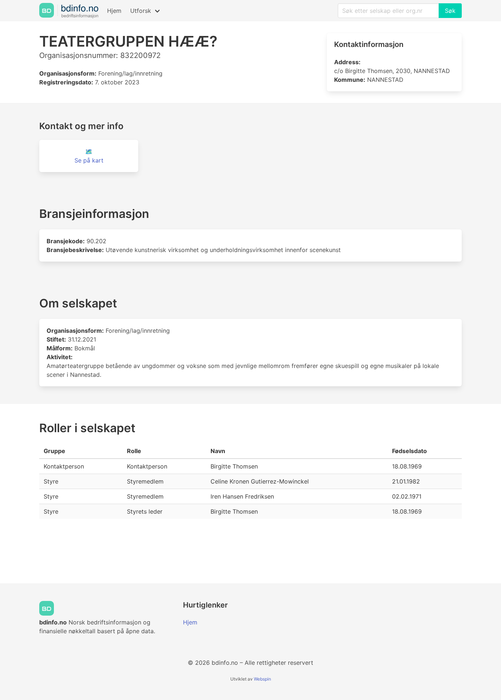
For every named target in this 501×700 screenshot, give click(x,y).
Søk (450, 10)
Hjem (114, 10)
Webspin (262, 679)
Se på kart (88, 160)
